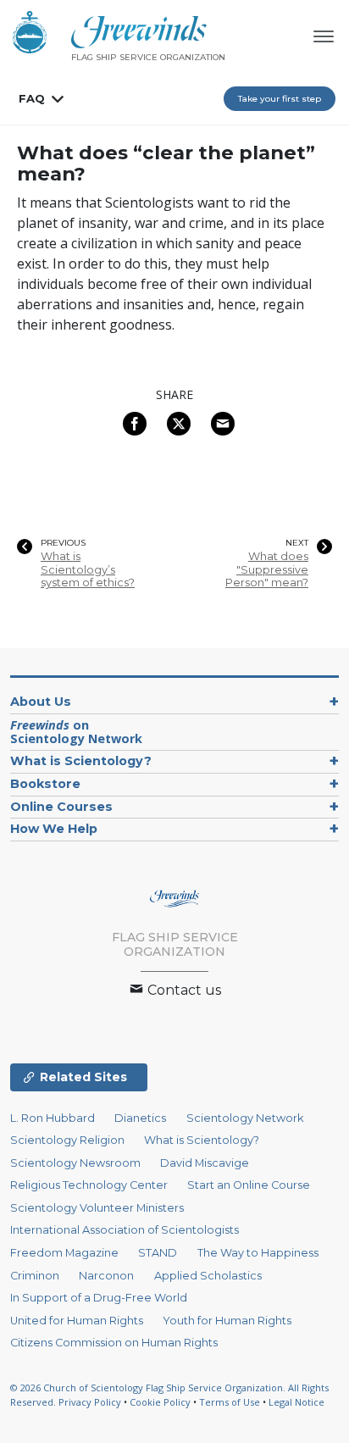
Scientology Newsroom (75, 1163)
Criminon (34, 1275)
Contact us (182, 990)
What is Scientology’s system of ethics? (88, 569)
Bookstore (45, 783)
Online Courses (61, 806)
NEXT (296, 543)
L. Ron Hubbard (52, 1118)
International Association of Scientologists (124, 1230)
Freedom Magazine (64, 1252)
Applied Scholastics (208, 1275)
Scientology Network (244, 1118)
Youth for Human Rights (227, 1320)
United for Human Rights (76, 1320)
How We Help (53, 828)
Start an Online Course (248, 1185)
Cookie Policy (160, 1402)
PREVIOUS (63, 543)
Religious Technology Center (89, 1185)
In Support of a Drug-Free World (98, 1297)
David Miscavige (204, 1163)
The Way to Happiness (258, 1252)
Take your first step (279, 98)
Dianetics (140, 1118)
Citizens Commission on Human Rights (114, 1342)
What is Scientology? (81, 761)
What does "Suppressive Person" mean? (266, 569)
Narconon (106, 1275)
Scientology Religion (67, 1140)
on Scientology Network (76, 731)
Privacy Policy (89, 1402)
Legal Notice (296, 1402)
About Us (40, 701)
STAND (157, 1252)
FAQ (32, 98)
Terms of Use (229, 1402)
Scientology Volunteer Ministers (97, 1208)
